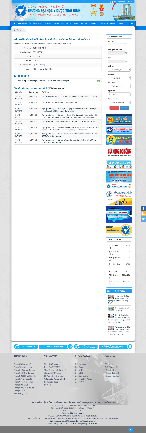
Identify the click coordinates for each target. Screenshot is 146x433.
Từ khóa (111, 41)
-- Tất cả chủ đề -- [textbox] (115, 78)
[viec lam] (119, 230)
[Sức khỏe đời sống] (119, 152)
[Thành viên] (111, 2)
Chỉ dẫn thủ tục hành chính (112, 346)
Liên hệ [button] (120, 23)
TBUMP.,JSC (92, 424)
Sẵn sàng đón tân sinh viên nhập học (122, 309)
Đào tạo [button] (64, 23)
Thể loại (111, 74)
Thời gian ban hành (115, 50)
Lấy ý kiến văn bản (28, 347)
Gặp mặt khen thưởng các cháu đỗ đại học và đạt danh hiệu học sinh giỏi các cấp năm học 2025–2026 (119, 318)
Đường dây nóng (88, 346)
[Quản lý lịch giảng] (119, 164)
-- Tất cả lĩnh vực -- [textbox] (115, 70)
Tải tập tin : (42, 81)
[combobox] (119, 70)
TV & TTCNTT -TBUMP (67, 424)
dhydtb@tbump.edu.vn (75, 413)
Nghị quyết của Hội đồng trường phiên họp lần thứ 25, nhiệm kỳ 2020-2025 (68, 121)
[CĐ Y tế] (119, 140)
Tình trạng (112, 82)
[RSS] (115, 2)
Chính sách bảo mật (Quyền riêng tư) (81, 421)
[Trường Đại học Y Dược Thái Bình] (20, 10)
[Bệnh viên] (119, 194)
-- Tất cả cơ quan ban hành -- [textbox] (119, 103)
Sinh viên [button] (92, 23)
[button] (98, 81)
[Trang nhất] (15, 23)
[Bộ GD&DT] (119, 130)
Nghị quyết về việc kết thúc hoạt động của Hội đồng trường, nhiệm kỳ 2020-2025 (70, 96)
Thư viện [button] (83, 23)
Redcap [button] (56, 23)
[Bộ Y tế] (119, 119)
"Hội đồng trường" (56, 88)
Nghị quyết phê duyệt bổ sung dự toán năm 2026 (59, 102)
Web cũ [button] (112, 23)
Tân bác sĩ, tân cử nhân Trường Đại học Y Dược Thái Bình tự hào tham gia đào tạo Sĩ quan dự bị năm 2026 (119, 330)
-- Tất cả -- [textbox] (113, 94)
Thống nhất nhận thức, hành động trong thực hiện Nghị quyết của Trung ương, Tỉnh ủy (118, 299)
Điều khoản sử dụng (58, 421)
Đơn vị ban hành (114, 99)
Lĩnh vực (111, 66)
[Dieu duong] (119, 214)
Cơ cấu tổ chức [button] (35, 23)
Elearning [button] (74, 23)
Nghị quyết (37, 56)
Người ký (111, 91)
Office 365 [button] (104, 23)
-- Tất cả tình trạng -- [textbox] (116, 86)
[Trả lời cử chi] (119, 176)
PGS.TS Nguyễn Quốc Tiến (42, 69)
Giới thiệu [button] (22, 23)
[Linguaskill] (119, 202)
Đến (109, 58)
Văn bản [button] (47, 23)
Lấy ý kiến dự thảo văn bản (53, 347)
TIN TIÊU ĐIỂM (119, 291)
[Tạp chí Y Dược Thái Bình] (119, 187)
